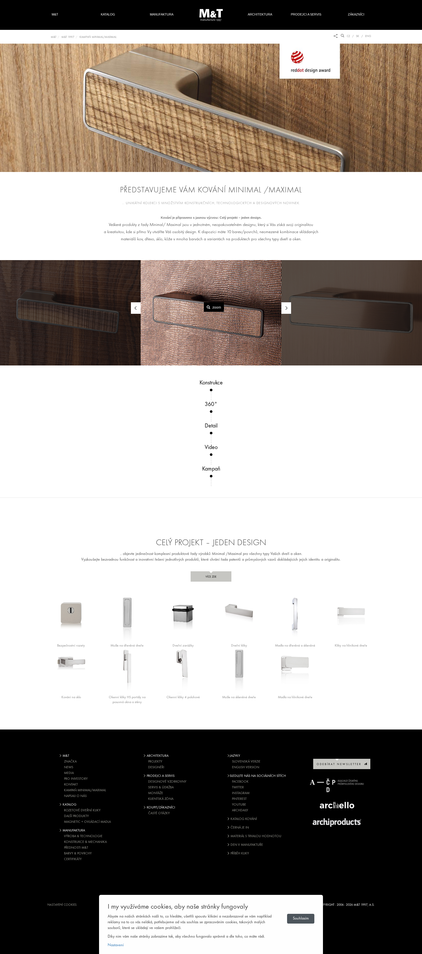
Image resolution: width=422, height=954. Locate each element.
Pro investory (76, 779)
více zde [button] (211, 577)
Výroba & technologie (83, 836)
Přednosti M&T (76, 847)
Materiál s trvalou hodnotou (255, 836)
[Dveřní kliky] (239, 619)
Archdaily (240, 810)
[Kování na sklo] (71, 671)
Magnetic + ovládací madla (87, 822)
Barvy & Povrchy (78, 853)
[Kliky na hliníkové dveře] (351, 619)
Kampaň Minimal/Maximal (85, 790)
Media (69, 773)
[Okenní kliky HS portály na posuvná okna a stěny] (127, 671)
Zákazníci (359, 14)
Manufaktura (161, 14)
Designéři (156, 767)
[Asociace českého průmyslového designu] (337, 785)
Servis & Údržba (161, 787)
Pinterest (239, 799)
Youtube (239, 804)
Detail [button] (211, 426)
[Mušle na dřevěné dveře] (127, 619)
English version (245, 767)
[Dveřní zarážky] (183, 619)
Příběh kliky (239, 853)
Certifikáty (73, 859)
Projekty (155, 761)
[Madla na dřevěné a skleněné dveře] (295, 619)
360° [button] (211, 404)
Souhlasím (301, 918)
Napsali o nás (75, 796)
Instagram (240, 793)
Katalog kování (243, 819)
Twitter (238, 787)
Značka (70, 761)
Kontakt (71, 784)
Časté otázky (159, 813)
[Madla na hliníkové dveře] (295, 671)
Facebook (240, 781)
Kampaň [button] (211, 469)
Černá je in (239, 827)
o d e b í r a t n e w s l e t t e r (340, 764)
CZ (348, 36)
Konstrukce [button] (211, 383)
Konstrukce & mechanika (85, 842)
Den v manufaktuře (246, 845)
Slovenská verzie (246, 761)
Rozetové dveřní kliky (82, 810)
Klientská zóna (160, 799)
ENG (368, 36)
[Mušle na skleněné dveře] (239, 671)
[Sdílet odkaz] (335, 36)
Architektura (260, 14)
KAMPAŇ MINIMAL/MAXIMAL (98, 37)
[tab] (211, 390)
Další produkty (76, 816)
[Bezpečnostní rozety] (71, 619)
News (68, 767)
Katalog (108, 14)
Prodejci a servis (306, 14)
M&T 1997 (67, 37)
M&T (55, 14)
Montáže (155, 793)
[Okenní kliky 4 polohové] (183, 671)
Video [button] (211, 447)
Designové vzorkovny (167, 781)
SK (357, 36)
